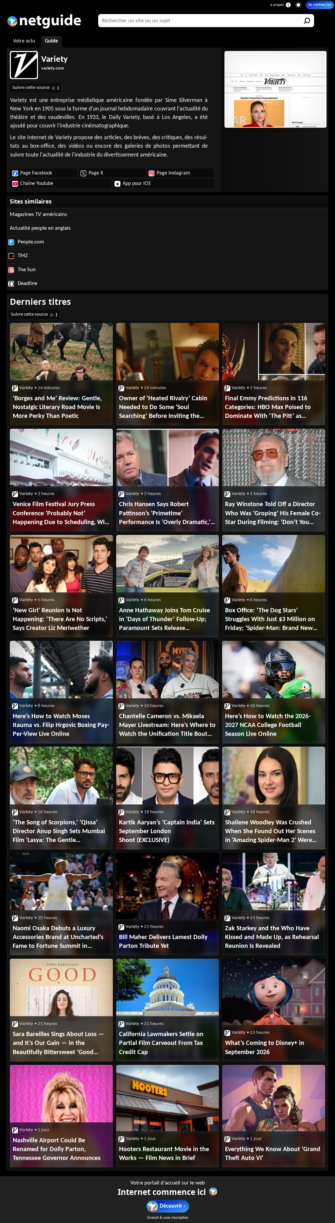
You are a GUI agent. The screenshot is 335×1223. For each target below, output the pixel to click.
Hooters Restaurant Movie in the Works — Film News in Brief (164, 1154)
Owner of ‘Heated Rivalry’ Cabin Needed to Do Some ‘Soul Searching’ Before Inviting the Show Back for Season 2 (163, 408)
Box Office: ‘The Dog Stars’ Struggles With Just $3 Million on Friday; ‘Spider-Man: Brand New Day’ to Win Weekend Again (270, 620)
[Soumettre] (307, 20)
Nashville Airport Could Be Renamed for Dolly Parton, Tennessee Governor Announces (56, 1149)
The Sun (26, 270)
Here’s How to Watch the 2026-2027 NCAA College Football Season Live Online (267, 725)
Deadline (26, 283)
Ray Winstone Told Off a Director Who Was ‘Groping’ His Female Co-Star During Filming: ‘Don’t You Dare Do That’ (273, 514)
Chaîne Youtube (36, 183)
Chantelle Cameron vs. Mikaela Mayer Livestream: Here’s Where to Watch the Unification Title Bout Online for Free (167, 726)
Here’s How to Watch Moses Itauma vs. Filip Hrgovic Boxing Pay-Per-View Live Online (61, 725)
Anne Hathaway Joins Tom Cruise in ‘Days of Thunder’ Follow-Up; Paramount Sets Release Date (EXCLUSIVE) (164, 620)
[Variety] (274, 89)
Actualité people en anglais (40, 228)
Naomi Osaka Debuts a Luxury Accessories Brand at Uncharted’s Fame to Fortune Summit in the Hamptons (58, 938)
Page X (96, 173)
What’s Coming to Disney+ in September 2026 (264, 1047)
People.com (30, 242)
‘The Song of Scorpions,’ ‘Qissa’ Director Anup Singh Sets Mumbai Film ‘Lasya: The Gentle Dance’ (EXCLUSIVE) (59, 832)
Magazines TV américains (38, 214)
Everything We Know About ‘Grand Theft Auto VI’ (272, 1154)
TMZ (22, 255)
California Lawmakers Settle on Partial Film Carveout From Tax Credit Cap (161, 1043)
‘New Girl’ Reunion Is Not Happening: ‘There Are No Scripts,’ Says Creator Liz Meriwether (60, 619)
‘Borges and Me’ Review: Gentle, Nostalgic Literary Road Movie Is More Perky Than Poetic (57, 407)
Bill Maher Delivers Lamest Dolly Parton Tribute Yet (163, 942)
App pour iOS (136, 183)
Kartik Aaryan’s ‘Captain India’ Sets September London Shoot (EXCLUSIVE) (167, 831)
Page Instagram (173, 173)
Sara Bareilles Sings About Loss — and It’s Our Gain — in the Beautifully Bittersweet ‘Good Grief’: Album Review (58, 1044)
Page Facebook (36, 173)
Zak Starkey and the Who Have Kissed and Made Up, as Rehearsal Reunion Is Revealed (272, 937)
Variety (54, 59)
